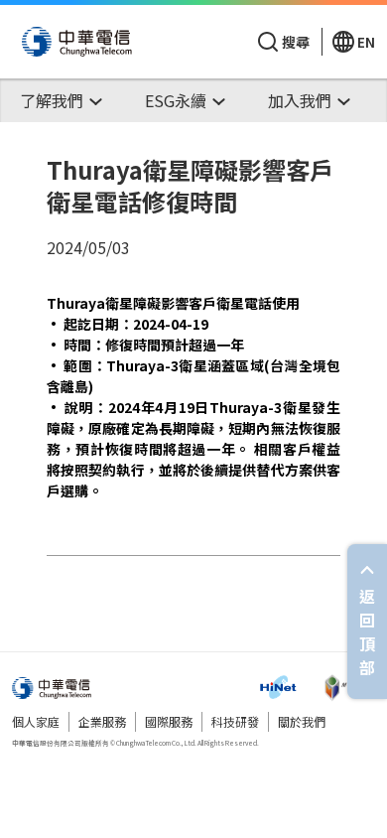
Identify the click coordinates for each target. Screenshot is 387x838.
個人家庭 (36, 721)
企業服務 (102, 721)
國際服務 (169, 721)
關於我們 (301, 721)
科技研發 (235, 721)
